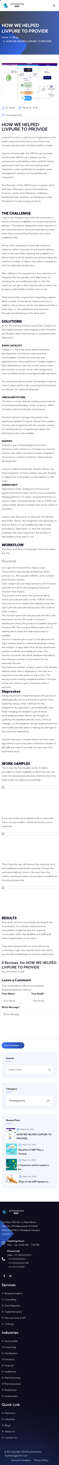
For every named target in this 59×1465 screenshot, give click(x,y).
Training (8, 1324)
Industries (9, 1419)
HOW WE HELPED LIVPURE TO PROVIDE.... (34, 1136)
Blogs (15, 37)
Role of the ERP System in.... (34, 1181)
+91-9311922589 (16, 1267)
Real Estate (10, 1390)
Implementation (13, 1311)
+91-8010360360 (22, 1255)
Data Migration (12, 1305)
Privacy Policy (41, 1460)
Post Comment (12, 1045)
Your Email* (37, 993)
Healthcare (10, 1371)
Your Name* (8, 993)
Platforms (9, 1413)
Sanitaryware (11, 1396)
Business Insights (13, 1293)
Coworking (10, 1347)
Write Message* (11, 1007)
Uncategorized (17, 1100)
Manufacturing (12, 1377)
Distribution (10, 1353)
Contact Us (10, 1437)
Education (9, 1359)
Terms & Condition (21, 1460)
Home (5, 37)
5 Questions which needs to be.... (33, 1167)
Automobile (11, 1341)
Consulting (10, 1299)
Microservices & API (14, 1317)
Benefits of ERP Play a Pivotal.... (30, 1151)
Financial (8, 1365)
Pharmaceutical (12, 1383)
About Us (9, 1431)
